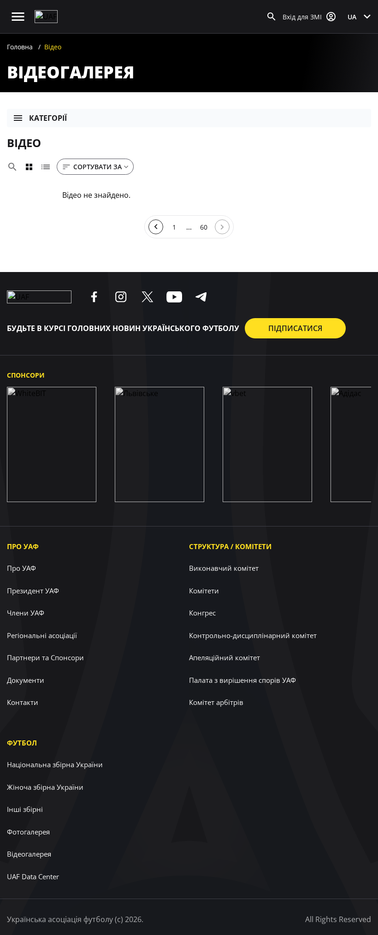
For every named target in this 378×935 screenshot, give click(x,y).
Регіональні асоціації (42, 635)
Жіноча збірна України (45, 787)
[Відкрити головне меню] (18, 17)
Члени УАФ (25, 612)
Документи (25, 680)
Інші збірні (25, 809)
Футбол (22, 742)
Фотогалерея (28, 831)
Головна (20, 46)
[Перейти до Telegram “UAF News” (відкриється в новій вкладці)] (201, 296)
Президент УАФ (33, 590)
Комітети (204, 590)
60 (203, 227)
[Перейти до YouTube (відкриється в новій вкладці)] (174, 296)
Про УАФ (23, 546)
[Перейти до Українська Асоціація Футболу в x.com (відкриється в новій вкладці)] (147, 296)
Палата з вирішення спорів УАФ (242, 680)
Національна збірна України (55, 764)
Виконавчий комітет (224, 568)
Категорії (48, 118)
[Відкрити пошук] (271, 16)
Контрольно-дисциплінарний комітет (253, 635)
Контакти (22, 702)
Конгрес (202, 612)
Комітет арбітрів (216, 702)
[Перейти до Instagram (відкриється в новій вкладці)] (121, 296)
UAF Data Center (33, 876)
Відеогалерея (29, 853)
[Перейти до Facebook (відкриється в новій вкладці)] (94, 296)
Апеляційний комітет (224, 657)
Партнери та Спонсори (45, 657)
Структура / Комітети (230, 546)
